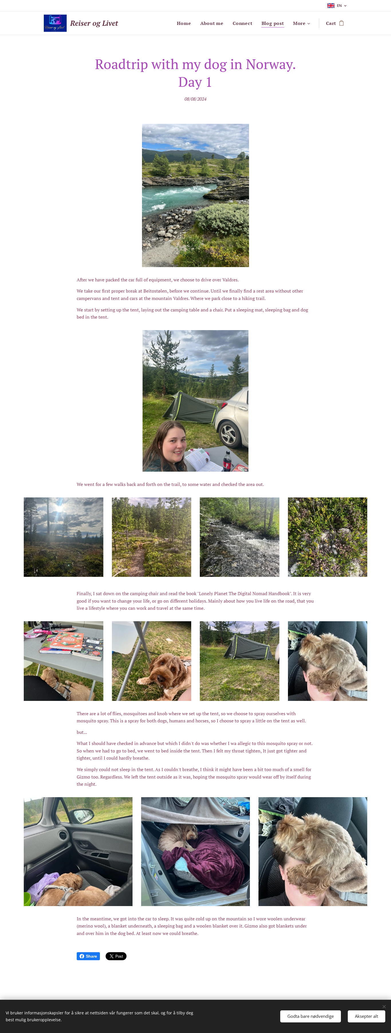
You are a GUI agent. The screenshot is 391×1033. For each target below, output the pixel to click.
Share (91, 956)
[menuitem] (185, 23)
